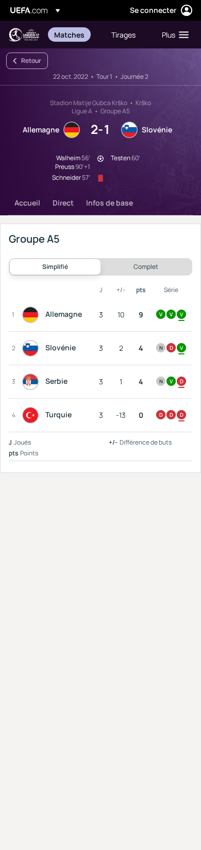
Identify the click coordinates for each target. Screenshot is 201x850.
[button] (173, 34)
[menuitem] (73, 34)
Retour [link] (31, 60)
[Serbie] (32, 381)
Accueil (27, 203)
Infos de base (109, 203)
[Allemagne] (32, 315)
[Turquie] (32, 415)
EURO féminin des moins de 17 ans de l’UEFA (23, 35)
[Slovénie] (32, 348)
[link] (69, 34)
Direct (63, 203)
